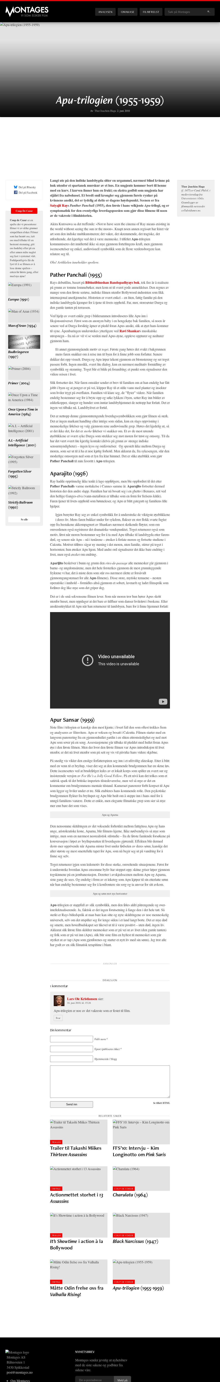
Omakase (127, 12)
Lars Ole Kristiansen (82, 998)
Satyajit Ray (59, 205)
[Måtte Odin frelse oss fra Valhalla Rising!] (78, 1271)
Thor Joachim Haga (105, 111)
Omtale (56, 1188)
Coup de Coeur (123, 1188)
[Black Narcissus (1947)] (141, 1225)
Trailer (56, 1142)
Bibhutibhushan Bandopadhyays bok (112, 282)
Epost (108, 1049)
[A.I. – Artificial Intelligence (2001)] (24, 430)
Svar (58, 1017)
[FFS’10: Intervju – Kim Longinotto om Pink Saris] (141, 1132)
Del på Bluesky (27, 187)
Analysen (105, 12)
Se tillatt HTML (161, 1103)
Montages (12, 8)
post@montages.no (20, 1372)
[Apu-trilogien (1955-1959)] (141, 1271)
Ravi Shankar (129, 330)
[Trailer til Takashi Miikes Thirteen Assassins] (78, 1132)
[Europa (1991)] (24, 289)
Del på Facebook (28, 192)
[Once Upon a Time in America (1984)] (24, 399)
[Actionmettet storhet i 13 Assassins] (78, 1178)
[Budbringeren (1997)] (24, 342)
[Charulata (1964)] (141, 1178)
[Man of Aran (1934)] (24, 316)
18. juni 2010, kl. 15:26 (79, 1002)
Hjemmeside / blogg (106, 1059)
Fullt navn (101, 1039)
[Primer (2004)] (24, 373)
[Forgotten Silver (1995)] (24, 461)
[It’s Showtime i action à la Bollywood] (78, 1225)
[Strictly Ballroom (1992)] (24, 492)
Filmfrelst (151, 12)
